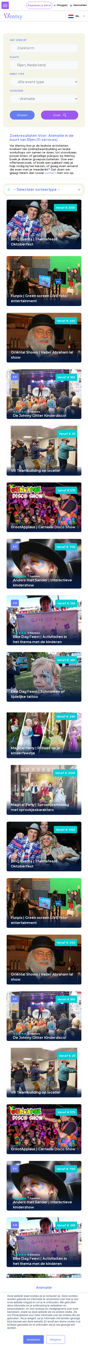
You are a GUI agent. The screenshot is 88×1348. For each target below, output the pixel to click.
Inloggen (62, 5)
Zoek (57, 115)
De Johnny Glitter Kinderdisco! (39, 416)
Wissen (22, 115)
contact (50, 173)
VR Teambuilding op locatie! (35, 471)
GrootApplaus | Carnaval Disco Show (43, 527)
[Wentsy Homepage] (13, 16)
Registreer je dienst (39, 5)
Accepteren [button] (33, 1339)
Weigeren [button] (55, 1339)
